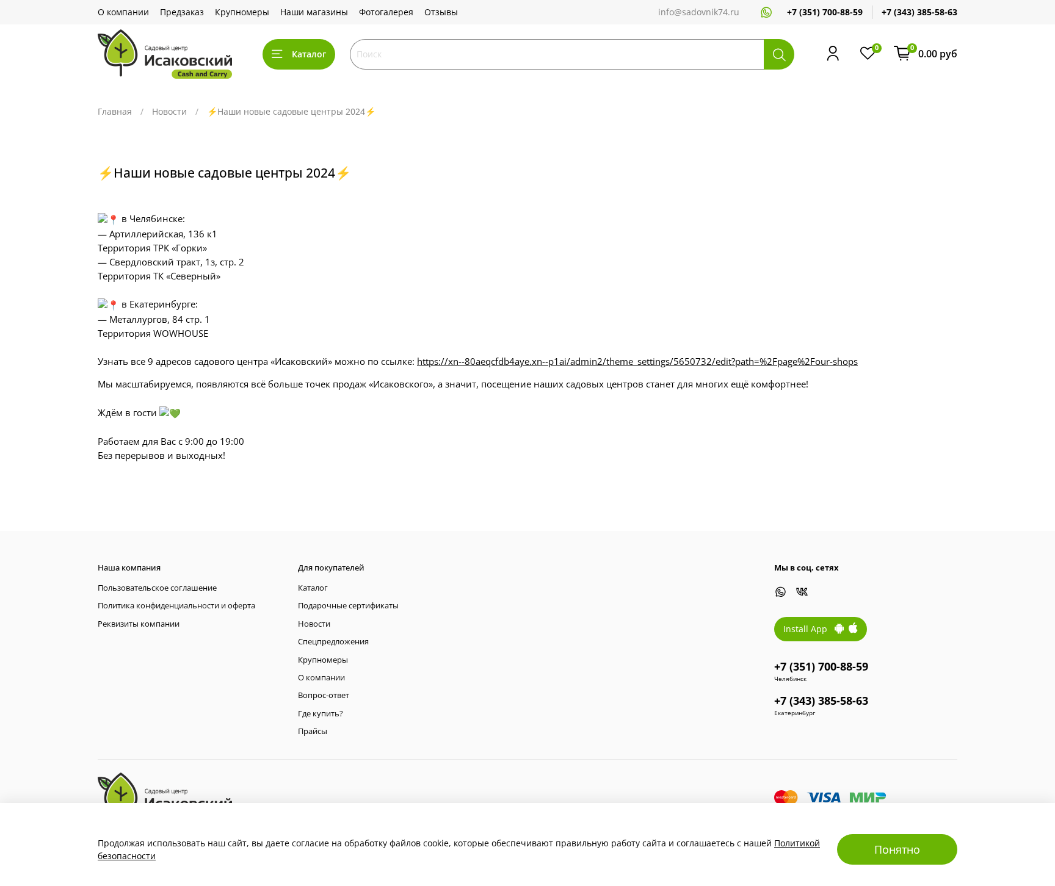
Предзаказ (182, 12)
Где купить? (320, 713)
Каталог (309, 54)
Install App (809, 629)
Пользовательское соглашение (157, 588)
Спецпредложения (333, 641)
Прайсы (312, 731)
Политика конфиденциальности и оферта (176, 605)
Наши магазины (314, 12)
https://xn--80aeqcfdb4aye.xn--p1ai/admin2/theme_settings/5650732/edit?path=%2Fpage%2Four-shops (637, 361)
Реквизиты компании (138, 624)
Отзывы (441, 12)
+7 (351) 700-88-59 (825, 12)
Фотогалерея (386, 12)
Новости (169, 111)
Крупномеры (242, 12)
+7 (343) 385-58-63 (919, 12)
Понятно (897, 849)
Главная (115, 111)
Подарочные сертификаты (348, 605)
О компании (123, 12)
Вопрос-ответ (323, 695)
